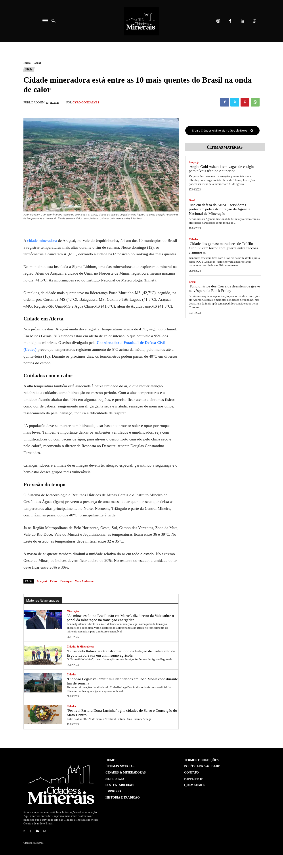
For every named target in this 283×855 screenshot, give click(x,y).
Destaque (66, 581)
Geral (37, 62)
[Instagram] (218, 21)
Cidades (71, 674)
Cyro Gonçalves (86, 102)
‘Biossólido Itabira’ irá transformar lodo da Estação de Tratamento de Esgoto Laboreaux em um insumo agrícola (121, 653)
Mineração (73, 611)
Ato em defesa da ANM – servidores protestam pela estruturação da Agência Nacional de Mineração (219, 209)
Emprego (194, 162)
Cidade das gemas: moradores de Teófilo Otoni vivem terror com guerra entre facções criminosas (223, 248)
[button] (53, 21)
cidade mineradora (42, 240)
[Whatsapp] (255, 21)
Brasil (192, 281)
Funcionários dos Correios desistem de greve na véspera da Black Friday (224, 288)
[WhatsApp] (255, 102)
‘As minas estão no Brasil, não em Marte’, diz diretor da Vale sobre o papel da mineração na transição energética (120, 618)
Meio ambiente (84, 581)
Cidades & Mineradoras (80, 646)
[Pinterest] (245, 102)
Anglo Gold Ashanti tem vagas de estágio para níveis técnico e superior (221, 169)
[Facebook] (230, 21)
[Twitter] (234, 102)
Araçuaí (42, 581)
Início (27, 62)
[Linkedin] (242, 21)
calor (53, 581)
